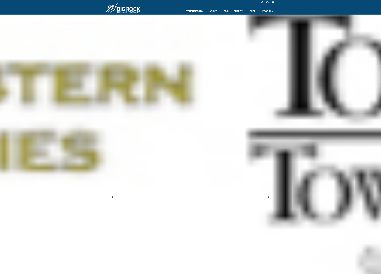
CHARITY (238, 11)
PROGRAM (267, 11)
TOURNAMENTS (194, 11)
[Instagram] (267, 2)
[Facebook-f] (262, 2)
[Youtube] (273, 2)
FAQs (226, 11)
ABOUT (213, 11)
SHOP (253, 11)
